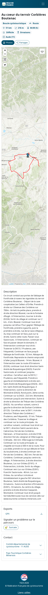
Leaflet (11, 284)
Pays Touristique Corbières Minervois (18, 554)
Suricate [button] (13, 527)
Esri (24, 284)
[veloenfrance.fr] (7, 4)
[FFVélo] (24, 577)
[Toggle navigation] (43, 3)
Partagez (23, 42)
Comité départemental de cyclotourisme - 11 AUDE (18, 545)
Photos (9, 42)
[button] (27, 155)
